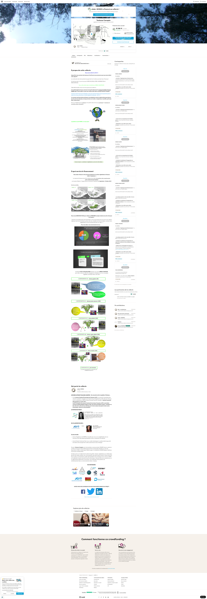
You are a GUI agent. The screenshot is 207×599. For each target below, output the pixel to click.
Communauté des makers (99, 577)
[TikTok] (101, 597)
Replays (95, 587)
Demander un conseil (97, 582)
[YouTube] (108, 597)
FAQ (85, 55)
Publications (90, 55)
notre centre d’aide (111, 568)
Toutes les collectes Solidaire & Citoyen (103, 14)
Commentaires (105, 55)
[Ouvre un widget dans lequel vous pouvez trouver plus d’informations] (203, 597)
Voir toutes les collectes (83, 581)
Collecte (73, 55)
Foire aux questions (82, 584)
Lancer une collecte (7, 1)
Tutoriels (95, 584)
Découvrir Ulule (123, 579)
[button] (2, 597)
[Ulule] (87, 597)
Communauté (14, 1)
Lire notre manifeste (123, 592)
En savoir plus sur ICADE (121, 298)
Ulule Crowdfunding (83, 577)
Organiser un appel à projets (113, 582)
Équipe (122, 582)
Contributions (97, 55)
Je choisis (12, 593)
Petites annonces (97, 585)
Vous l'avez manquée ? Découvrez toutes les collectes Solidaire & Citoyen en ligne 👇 (123, 38)
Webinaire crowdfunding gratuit (84, 582)
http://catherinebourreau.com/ (122, 249)
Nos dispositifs (110, 584)
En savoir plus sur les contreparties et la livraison (123, 284)
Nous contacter (123, 581)
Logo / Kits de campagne (83, 585)
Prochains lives (96, 579)
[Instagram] (103, 597)
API (108, 585)
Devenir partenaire (111, 581)
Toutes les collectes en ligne (123, 42)
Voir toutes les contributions (119, 330)
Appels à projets (110, 579)
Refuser (5, 593)
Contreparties (79, 55)
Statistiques (81, 587)
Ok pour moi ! (20, 593)
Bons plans (96, 581)
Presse (122, 584)
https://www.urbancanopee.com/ (91, 497)
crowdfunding (73, 554)
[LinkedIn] (105, 597)
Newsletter (123, 585)
